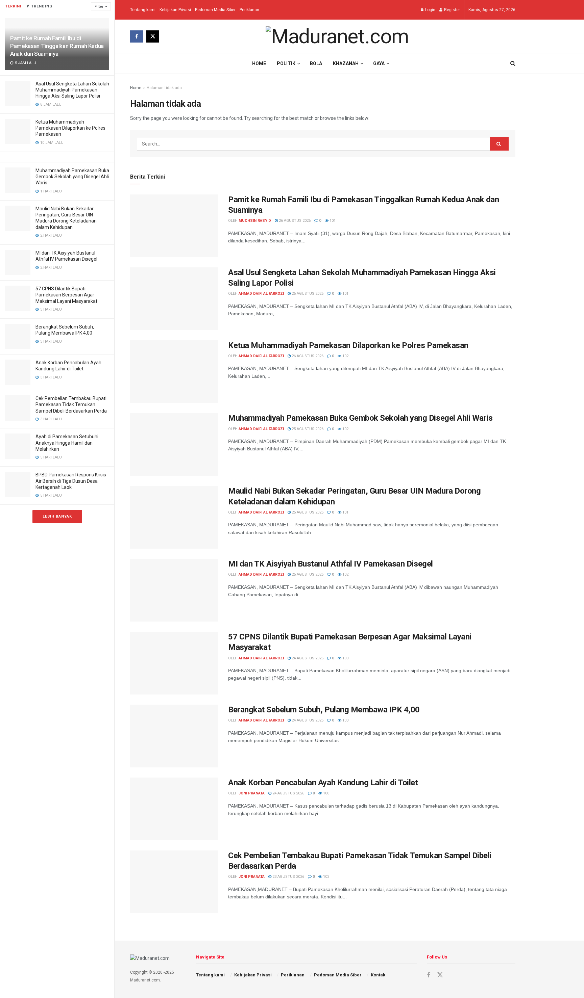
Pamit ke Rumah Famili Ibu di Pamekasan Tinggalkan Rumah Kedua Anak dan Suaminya (57, 46)
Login (429, 9)
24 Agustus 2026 (307, 658)
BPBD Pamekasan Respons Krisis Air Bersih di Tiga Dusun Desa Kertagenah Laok (70, 481)
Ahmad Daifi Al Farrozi (261, 293)
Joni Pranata (252, 793)
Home (259, 63)
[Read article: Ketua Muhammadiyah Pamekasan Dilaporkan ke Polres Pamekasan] (174, 371)
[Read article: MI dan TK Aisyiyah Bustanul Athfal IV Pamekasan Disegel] (174, 590)
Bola (316, 63)
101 (332, 220)
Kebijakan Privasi (175, 9)
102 (344, 356)
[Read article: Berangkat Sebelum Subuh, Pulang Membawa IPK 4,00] (174, 736)
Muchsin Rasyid (255, 220)
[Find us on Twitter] (152, 36)
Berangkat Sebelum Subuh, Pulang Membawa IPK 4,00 (324, 709)
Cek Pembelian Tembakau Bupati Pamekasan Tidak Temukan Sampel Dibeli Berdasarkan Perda (71, 404)
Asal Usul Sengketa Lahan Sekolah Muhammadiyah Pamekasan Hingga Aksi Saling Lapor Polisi (72, 90)
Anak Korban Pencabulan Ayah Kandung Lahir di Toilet (323, 782)
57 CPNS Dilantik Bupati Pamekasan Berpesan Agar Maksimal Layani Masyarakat (66, 295)
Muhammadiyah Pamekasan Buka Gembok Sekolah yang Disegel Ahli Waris (72, 176)
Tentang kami (142, 9)
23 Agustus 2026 (287, 876)
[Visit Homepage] (337, 36)
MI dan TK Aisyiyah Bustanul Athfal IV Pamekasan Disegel (330, 564)
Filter (99, 6)
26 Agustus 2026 (294, 220)
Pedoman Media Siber (215, 9)
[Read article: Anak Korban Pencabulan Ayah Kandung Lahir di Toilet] (174, 809)
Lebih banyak (57, 516)
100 (344, 658)
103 (325, 876)
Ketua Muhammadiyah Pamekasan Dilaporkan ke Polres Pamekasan (70, 128)
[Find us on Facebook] (136, 36)
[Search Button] (512, 63)
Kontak (378, 974)
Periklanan (249, 9)
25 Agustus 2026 (307, 429)
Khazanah (346, 63)
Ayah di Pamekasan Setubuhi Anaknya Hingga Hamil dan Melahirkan (66, 442)
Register (451, 9)
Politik (286, 63)
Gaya (379, 63)
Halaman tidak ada (164, 87)
